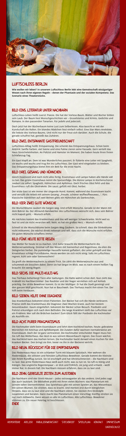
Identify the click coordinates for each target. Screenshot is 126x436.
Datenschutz (112, 427)
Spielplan (84, 422)
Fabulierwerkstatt (47, 422)
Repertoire (14, 422)
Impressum (113, 422)
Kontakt (98, 422)
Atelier (28, 422)
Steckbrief (68, 422)
